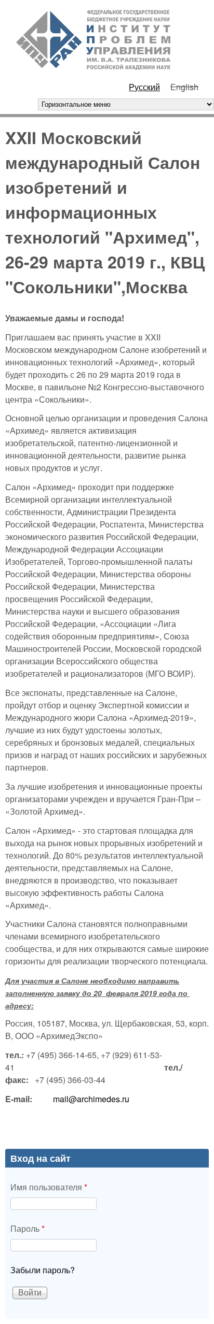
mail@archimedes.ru (91, 1099)
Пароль (27, 1228)
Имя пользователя (48, 1187)
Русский (144, 87)
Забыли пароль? (42, 1270)
